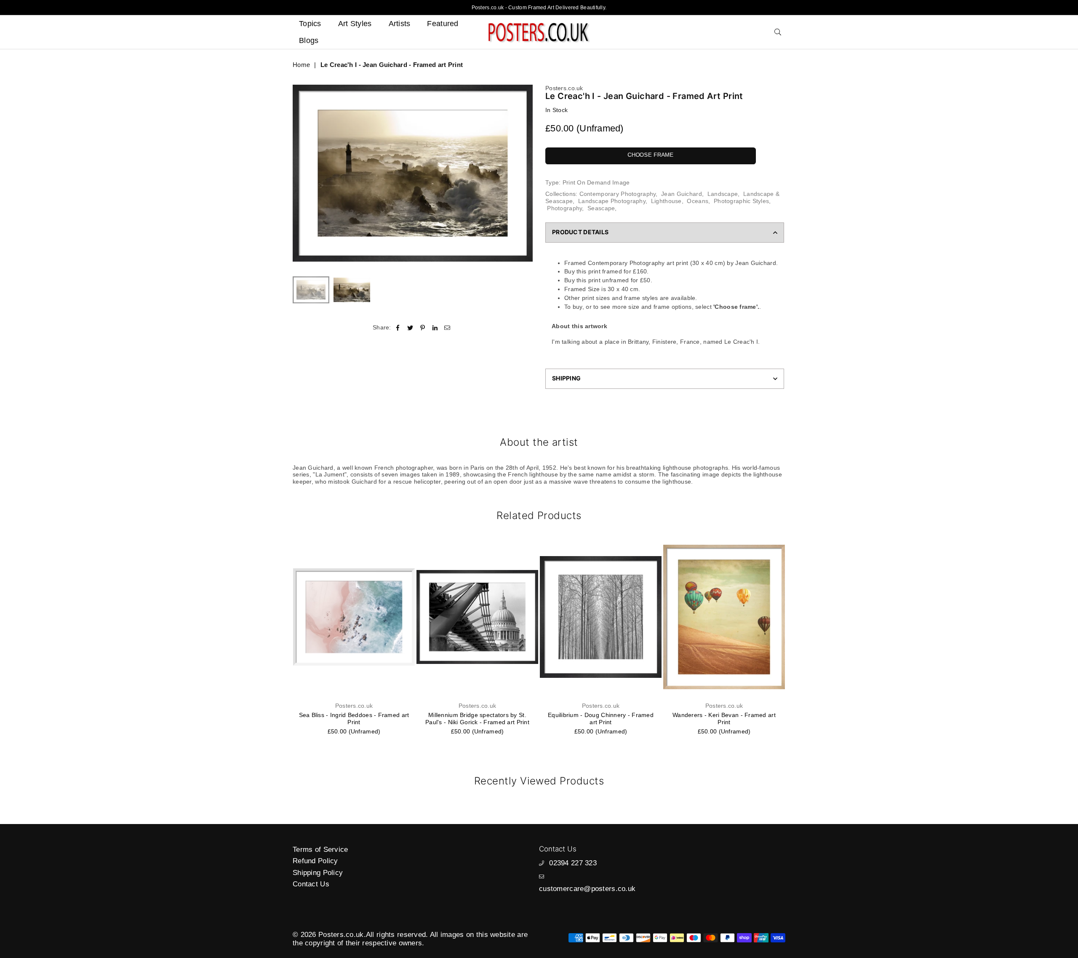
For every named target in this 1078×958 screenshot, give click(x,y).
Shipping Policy (318, 873)
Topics (310, 23)
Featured (442, 23)
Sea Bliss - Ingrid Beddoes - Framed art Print (354, 718)
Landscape (722, 193)
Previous (300, 173)
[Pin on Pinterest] (422, 327)
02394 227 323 (573, 863)
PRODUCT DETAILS (580, 231)
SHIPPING (566, 378)
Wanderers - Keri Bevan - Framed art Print (724, 718)
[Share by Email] (447, 327)
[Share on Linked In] (435, 327)
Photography (564, 208)
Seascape (601, 208)
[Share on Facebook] (398, 327)
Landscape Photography (612, 201)
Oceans (697, 201)
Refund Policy (315, 861)
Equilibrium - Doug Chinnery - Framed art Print (601, 718)
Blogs (308, 40)
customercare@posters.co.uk (587, 889)
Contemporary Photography (617, 193)
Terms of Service (320, 850)
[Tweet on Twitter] (410, 327)
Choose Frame (650, 155)
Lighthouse (666, 201)
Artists (400, 23)
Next (525, 173)
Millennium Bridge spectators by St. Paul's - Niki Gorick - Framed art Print (477, 718)
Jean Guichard (681, 193)
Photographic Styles (741, 201)
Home (301, 64)
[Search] (777, 32)
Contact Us (311, 884)
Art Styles (355, 23)
